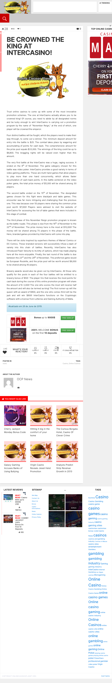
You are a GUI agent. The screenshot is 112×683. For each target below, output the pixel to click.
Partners (105, 676)
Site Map (35, 495)
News (34, 511)
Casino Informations (36, 507)
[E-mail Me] (19, 387)
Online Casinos (74, 363)
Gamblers (92, 549)
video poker (92, 664)
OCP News (24, 379)
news (5, 363)
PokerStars (99, 658)
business (91, 498)
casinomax (92, 528)
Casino (65, 363)
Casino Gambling (95, 501)
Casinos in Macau (101, 541)
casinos (100, 535)
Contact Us (35, 498)
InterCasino (93, 569)
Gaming (104, 563)
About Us (35, 501)
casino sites (93, 544)
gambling (96, 553)
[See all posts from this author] (8, 382)
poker (91, 658)
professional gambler (98, 661)
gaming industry (95, 567)
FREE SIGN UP (68, 318)
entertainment (94, 546)
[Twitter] (110, 25)
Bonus (34, 504)
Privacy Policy (36, 517)
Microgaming (99, 575)
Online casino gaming (94, 607)
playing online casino (100, 655)
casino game (94, 504)
